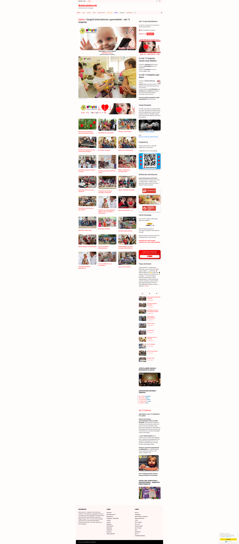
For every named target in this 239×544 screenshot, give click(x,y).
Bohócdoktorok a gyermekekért (106, 132)
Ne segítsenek (142, 402)
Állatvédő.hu (109, 530)
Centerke (122, 12)
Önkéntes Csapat (151, 323)
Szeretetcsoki (101, 12)
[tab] (142, 293)
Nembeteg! (109, 524)
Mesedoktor (129, 12)
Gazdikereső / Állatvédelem (113, 518)
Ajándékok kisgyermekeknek (125, 231)
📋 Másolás (150, 33)
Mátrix (116, 12)
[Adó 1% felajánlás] (142, 344)
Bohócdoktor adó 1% (111, 514)
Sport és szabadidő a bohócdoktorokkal (103, 247)
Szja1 (136, 530)
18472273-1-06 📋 (107, 53)
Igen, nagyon (142, 396)
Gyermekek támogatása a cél (125, 210)
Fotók (94, 12)
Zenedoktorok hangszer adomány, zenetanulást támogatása (86, 150)
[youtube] (160, 1)
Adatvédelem (87, 542)
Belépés (89, 1)
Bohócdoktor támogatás (104, 150)
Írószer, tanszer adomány (124, 267)
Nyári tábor (109, 531)
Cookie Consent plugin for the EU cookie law (228, 541)
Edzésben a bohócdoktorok (125, 131)
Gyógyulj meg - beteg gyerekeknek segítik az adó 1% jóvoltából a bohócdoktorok (106, 211)
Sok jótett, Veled (150, 358)
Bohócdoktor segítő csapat (85, 230)
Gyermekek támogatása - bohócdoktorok (84, 267)
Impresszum (81, 542)
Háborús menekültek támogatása (126, 190)
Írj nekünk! (146, 286)
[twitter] (158, 1)
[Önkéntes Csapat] (142, 323)
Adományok (109, 528)
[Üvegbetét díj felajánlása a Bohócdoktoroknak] (150, 161)
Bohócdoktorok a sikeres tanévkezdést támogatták (152, 310)
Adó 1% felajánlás (151, 344)
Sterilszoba (109, 512)
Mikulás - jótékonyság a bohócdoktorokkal (124, 170)
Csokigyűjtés (137, 514)
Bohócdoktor (137, 531)
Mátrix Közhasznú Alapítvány (141, 516)
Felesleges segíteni (143, 401)
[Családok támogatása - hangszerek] (142, 303)
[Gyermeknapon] (142, 330)
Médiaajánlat (93, 542)
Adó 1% (78, 12)
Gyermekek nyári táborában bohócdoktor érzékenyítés (105, 191)
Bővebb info (228, 537)
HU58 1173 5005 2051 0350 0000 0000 (148, 137)
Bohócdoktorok (87, 5)
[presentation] (142, 293)
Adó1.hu (137, 512)
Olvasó (89, 12)
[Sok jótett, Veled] (142, 358)
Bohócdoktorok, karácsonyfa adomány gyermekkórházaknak (86, 132)
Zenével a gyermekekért (152, 351)
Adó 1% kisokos (138, 522)
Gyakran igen (142, 397)
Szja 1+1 (137, 533)
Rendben (228, 539)
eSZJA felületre (147, 66)
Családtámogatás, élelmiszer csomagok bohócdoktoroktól (125, 247)
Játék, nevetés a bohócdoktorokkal (151, 317)
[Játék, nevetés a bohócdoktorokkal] (142, 316)
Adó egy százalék (139, 526)
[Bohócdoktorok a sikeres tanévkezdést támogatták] (142, 310)
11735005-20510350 (149, 131)
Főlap (83, 12)
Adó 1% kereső (138, 528)
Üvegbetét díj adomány (140, 535)
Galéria (81, 19)
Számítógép (110, 12)
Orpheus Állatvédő (111, 533)
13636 (136, 520)
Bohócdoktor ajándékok (104, 229)
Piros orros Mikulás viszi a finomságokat (105, 264)
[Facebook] (156, 1)
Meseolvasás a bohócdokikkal (125, 150)
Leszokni (109, 520)
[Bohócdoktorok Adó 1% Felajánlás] (142, 337)
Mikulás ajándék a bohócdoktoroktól (87, 246)
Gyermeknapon (150, 330)
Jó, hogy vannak (143, 399)
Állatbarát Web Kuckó (139, 518)
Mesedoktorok (110, 516)
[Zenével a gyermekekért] (142, 351)
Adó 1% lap (137, 524)
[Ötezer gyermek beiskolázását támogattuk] (142, 297)
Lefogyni (108, 522)
